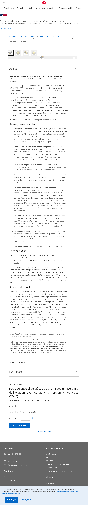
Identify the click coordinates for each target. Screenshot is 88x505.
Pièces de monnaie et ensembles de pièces (56, 36)
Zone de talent (51, 468)
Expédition (8, 8)
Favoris (78, 8)
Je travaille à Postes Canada (57, 464)
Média (48, 457)
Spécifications (17, 362)
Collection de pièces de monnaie (41, 8)
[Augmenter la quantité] (32, 418)
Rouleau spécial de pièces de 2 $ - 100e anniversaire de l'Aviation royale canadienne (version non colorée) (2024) (43, 392)
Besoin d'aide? (9, 477)
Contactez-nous (10, 480)
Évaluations (16, 371)
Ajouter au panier (19, 425)
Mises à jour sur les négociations (59, 471)
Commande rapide (66, 8)
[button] (21, 2)
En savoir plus (5, 29)
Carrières (49, 461)
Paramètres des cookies (26, 500)
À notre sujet (51, 454)
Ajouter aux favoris (45, 431)
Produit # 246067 (16, 385)
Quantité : (13, 418)
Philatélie (20, 8)
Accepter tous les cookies (11, 500)
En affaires (50, 483)
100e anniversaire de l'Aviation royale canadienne (29, 400)
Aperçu (13, 68)
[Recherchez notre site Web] (85, 2)
